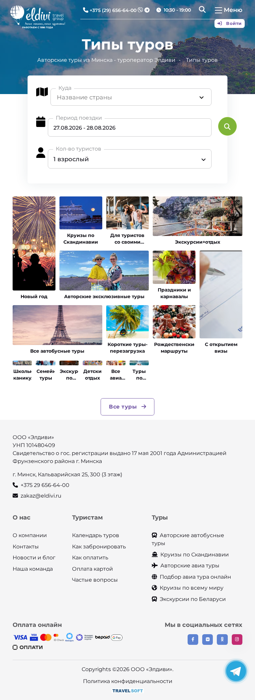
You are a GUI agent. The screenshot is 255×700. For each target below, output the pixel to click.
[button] (202, 10)
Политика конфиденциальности (127, 681)
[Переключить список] (201, 97)
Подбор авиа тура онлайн (195, 577)
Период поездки (79, 118)
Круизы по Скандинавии (194, 554)
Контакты (26, 546)
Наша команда (33, 569)
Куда (64, 88)
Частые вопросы (95, 580)
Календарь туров (95, 535)
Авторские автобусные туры (188, 539)
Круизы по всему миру (191, 588)
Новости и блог (34, 557)
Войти (233, 23)
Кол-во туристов (78, 149)
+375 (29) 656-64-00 (113, 10)
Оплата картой (92, 569)
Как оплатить (90, 557)
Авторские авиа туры (189, 565)
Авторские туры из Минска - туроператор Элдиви (106, 60)
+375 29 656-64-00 (45, 485)
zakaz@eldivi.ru (41, 496)
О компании (30, 535)
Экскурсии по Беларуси (193, 599)
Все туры (124, 407)
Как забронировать (99, 546)
